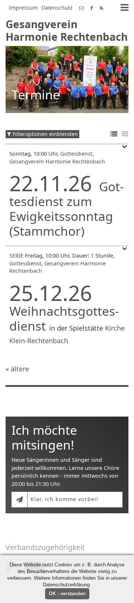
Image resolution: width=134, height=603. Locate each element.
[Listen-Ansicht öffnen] (114, 134)
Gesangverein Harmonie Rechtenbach (57, 161)
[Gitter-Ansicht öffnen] (125, 134)
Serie (16, 255)
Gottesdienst (76, 153)
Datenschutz (57, 7)
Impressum (23, 7)
